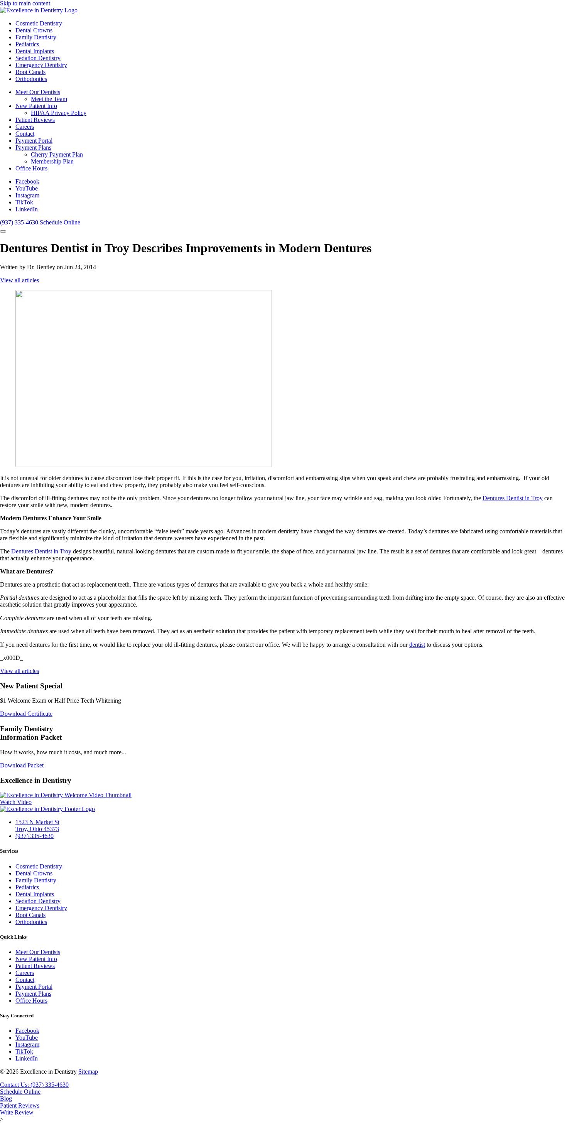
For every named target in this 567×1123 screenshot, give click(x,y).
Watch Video (16, 802)
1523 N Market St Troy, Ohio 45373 (37, 825)
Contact (24, 133)
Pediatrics (27, 44)
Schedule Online (60, 222)
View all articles (19, 280)
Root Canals (30, 72)
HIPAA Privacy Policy (58, 113)
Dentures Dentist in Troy (513, 498)
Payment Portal (33, 140)
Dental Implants (34, 51)
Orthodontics (31, 79)
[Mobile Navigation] (3, 231)
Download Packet (22, 765)
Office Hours (31, 168)
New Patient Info (36, 106)
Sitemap (88, 1071)
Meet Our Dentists (37, 92)
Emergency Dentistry (41, 65)
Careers (24, 126)
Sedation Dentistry (38, 58)
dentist (417, 644)
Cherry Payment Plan (57, 154)
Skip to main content (25, 3)
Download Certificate (26, 713)
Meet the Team (49, 99)
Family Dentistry (35, 37)
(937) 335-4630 (19, 222)
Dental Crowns (33, 30)
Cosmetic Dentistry (38, 23)
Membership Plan (52, 161)
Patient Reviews (35, 119)
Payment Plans (33, 147)
